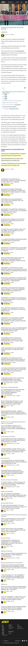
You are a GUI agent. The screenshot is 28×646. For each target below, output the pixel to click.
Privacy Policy (11, 627)
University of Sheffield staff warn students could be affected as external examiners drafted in (14, 269)
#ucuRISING (18, 104)
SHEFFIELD (7, 185)
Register (10, 632)
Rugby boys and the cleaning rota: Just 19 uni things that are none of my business (13, 530)
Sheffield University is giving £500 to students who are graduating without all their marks (13, 279)
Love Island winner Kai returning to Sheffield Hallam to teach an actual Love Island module (13, 369)
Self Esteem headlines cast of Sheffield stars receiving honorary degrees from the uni (13, 259)
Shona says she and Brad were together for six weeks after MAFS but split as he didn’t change (14, 566)
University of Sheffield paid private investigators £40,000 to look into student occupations (13, 359)
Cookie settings (20, 628)
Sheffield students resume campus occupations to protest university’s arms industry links (13, 190)
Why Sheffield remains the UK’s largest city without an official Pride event (13, 309)
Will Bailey (7, 193)
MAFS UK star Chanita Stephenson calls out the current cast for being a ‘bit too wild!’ (13, 588)
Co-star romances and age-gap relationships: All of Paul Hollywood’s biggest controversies (12, 392)
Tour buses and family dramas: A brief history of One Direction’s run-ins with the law (13, 440)
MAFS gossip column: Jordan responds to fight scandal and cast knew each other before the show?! (14, 413)
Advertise (10, 626)
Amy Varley (7, 203)
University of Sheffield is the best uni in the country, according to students (14, 249)
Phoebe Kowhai (8, 362)
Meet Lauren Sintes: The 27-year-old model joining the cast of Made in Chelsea (13, 520)
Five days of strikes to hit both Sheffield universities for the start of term (12, 220)
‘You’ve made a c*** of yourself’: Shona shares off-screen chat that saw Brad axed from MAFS (13, 576)
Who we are (19, 626)
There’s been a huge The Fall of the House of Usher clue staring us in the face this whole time (13, 450)
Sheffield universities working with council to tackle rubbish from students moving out (13, 289)
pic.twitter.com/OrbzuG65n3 (9, 106)
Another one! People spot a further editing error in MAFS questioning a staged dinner (12, 472)
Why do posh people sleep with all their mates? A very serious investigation (14, 555)
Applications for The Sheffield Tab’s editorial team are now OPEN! (12, 349)
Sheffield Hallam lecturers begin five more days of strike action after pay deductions (14, 329)
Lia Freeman (7, 282)
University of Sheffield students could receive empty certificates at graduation (13, 299)
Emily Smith (7, 405)
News (11, 183)
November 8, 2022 (14, 108)
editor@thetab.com (18, 640)
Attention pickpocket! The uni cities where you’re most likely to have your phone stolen (14, 507)
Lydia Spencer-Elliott (9, 395)
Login (9, 633)
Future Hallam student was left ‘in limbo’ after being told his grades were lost (13, 231)
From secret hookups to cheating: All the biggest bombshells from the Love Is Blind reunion (12, 542)
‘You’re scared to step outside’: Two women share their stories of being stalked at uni (14, 462)
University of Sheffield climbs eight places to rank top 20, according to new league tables (13, 319)
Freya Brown (7, 34)
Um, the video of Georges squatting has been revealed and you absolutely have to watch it (13, 495)
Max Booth (6, 183)
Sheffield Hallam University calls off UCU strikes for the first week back (12, 200)
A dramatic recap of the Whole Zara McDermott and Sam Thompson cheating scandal (12, 379)
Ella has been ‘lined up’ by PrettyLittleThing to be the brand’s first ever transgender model (13, 428)
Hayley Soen (7, 417)
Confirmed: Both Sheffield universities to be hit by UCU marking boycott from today (12, 339)
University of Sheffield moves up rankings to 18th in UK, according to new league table (14, 210)
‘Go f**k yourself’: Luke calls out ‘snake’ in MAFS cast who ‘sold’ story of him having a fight (13, 598)
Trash (18, 443)
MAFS (12, 417)
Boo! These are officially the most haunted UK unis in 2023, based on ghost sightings (12, 402)
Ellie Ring (6, 498)
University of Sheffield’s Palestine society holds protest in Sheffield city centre (13, 180)
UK (5, 384)
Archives (10, 628)
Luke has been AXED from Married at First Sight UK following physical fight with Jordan (13, 608)
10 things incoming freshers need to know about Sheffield (13, 240)
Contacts (19, 627)
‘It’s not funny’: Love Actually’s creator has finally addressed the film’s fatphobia (13, 483)
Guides (12, 34)
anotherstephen (8, 382)
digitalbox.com (6, 640)
